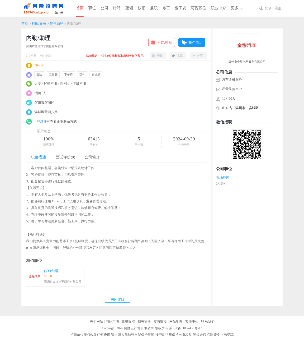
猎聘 (117, 8)
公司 (104, 8)
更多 (234, 8)
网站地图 (176, 321)
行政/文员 (39, 23)
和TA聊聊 (164, 42)
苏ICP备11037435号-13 (185, 328)
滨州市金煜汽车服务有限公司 (44, 46)
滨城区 (254, 108)
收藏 (180, 55)
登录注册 (273, 8)
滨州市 (240, 108)
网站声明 (112, 321)
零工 (166, 8)
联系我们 (207, 321)
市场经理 (222, 178)
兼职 (154, 8)
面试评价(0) (65, 157)
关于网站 (96, 321)
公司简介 (92, 157)
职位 (92, 8)
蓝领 (129, 8)
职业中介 (218, 8)
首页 (80, 8)
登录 (40, 121)
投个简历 (196, 42)
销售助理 (56, 23)
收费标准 (128, 321)
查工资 (180, 8)
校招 (141, 8)
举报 (159, 55)
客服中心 (192, 321)
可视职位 (198, 8)
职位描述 (38, 157)
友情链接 (160, 321)
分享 (200, 55)
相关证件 (144, 321)
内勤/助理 (51, 271)
